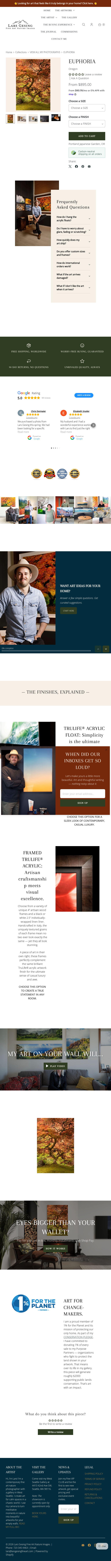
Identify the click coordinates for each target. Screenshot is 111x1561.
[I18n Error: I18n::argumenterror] (56, 117)
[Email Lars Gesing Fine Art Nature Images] (83, 1545)
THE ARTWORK (63, 10)
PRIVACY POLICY (93, 1484)
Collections (21, 52)
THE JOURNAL (48, 31)
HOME (47, 10)
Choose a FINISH (79, 117)
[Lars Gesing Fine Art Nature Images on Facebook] (89, 1545)
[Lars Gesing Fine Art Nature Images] (20, 25)
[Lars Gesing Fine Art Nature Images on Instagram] (95, 1545)
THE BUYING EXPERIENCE (57, 24)
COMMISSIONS (69, 31)
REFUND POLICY (93, 1489)
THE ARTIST (47, 17)
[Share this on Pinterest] (83, 166)
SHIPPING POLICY (94, 1473)
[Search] (83, 24)
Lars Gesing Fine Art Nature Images (32, 1544)
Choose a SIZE (77, 101)
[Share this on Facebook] (76, 166)
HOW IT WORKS (55, 1248)
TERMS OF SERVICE (95, 1478)
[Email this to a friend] (89, 166)
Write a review (83, 395)
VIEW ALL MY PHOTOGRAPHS (45, 52)
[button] (76, 74)
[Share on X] (71, 166)
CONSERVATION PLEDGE (78, 1337)
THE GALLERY (69, 17)
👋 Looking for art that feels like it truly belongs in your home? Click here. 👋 (55, 3)
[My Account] (92, 24)
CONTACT (90, 1503)
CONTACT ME (59, 39)
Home (9, 52)
